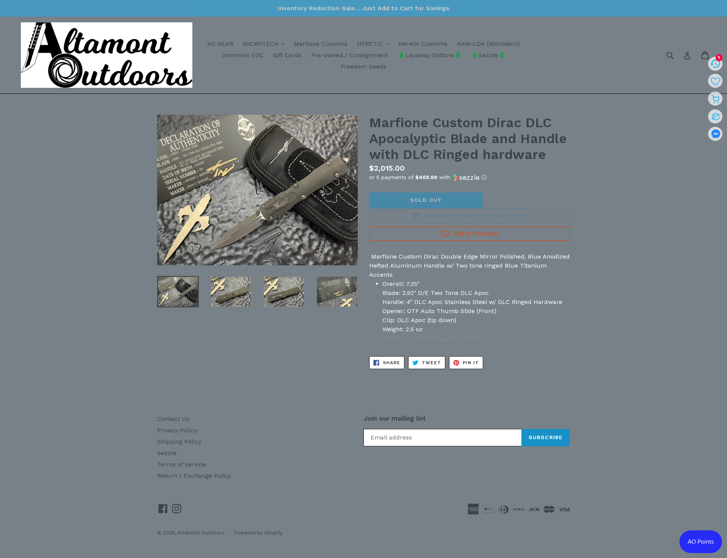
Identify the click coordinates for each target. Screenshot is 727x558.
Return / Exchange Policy (194, 475)
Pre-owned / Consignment (349, 55)
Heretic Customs (423, 43)
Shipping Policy (179, 441)
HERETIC (375, 43)
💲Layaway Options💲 (430, 55)
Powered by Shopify (258, 533)
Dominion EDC (243, 55)
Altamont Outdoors (201, 533)
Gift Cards (287, 55)
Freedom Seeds (363, 66)
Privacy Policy (177, 430)
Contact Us (173, 418)
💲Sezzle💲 (488, 55)
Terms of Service (181, 464)
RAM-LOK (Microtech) (488, 43)
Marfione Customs (321, 43)
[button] (469, 177)
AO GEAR (220, 43)
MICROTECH (265, 43)
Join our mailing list (395, 418)
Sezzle (166, 453)
